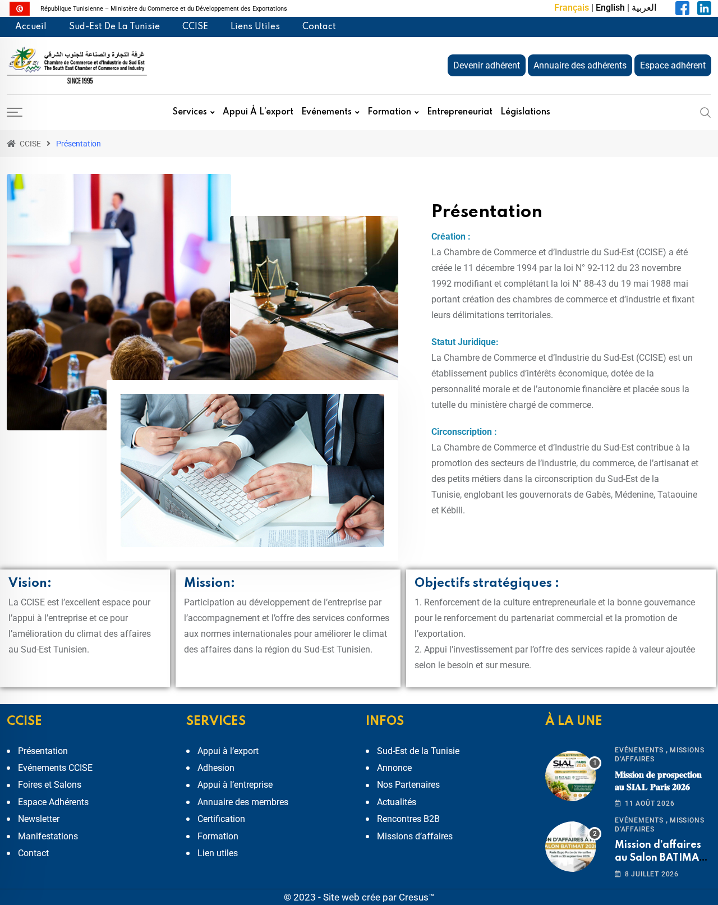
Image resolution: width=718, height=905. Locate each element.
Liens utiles (255, 26)
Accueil (31, 26)
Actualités (396, 802)
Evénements (326, 112)
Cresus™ (417, 897)
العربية (644, 7)
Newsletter (38, 819)
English (610, 7)
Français (571, 7)
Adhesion (215, 767)
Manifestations (48, 836)
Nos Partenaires (408, 784)
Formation (389, 112)
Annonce (394, 767)
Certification (221, 819)
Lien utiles (217, 853)
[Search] (705, 112)
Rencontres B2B (408, 819)
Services (190, 112)
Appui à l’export (258, 112)
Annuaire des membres (242, 802)
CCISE (195, 26)
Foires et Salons (49, 784)
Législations (525, 112)
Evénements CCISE (55, 767)
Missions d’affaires (415, 836)
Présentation (43, 751)
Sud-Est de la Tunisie (114, 26)
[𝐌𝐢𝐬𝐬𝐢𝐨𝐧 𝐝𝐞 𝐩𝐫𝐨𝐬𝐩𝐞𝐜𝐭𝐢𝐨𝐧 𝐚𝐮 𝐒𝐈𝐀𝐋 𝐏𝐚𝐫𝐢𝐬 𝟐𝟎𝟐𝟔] (573, 776)
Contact (319, 26)
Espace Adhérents (53, 802)
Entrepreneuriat (460, 112)
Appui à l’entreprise (235, 784)
